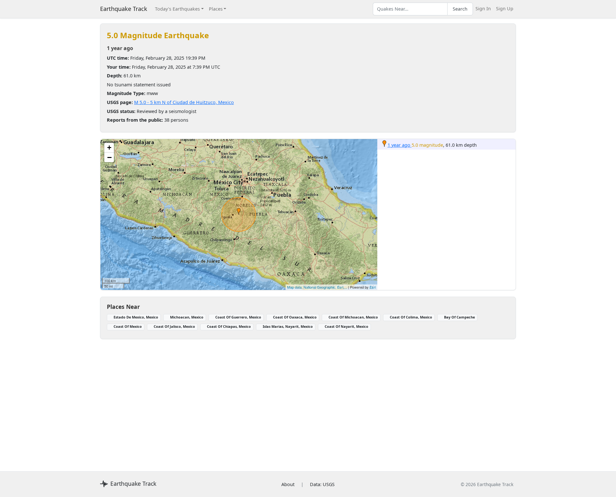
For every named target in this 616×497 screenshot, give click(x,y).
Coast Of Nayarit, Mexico (346, 326)
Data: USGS (322, 484)
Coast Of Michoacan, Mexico (353, 317)
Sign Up (504, 8)
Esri (373, 287)
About (288, 484)
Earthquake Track (123, 9)
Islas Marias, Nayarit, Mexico (288, 326)
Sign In (483, 8)
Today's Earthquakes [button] (177, 9)
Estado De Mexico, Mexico (136, 317)
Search (460, 9)
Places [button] (216, 9)
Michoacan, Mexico (186, 317)
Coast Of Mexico (128, 326)
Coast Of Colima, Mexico (411, 317)
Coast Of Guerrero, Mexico (238, 317)
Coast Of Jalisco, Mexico (174, 326)
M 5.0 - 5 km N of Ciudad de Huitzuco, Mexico (184, 102)
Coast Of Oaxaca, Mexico (295, 317)
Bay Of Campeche (459, 317)
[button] (239, 211)
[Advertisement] (292, 401)
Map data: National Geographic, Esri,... (317, 287)
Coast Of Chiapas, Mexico (229, 326)
